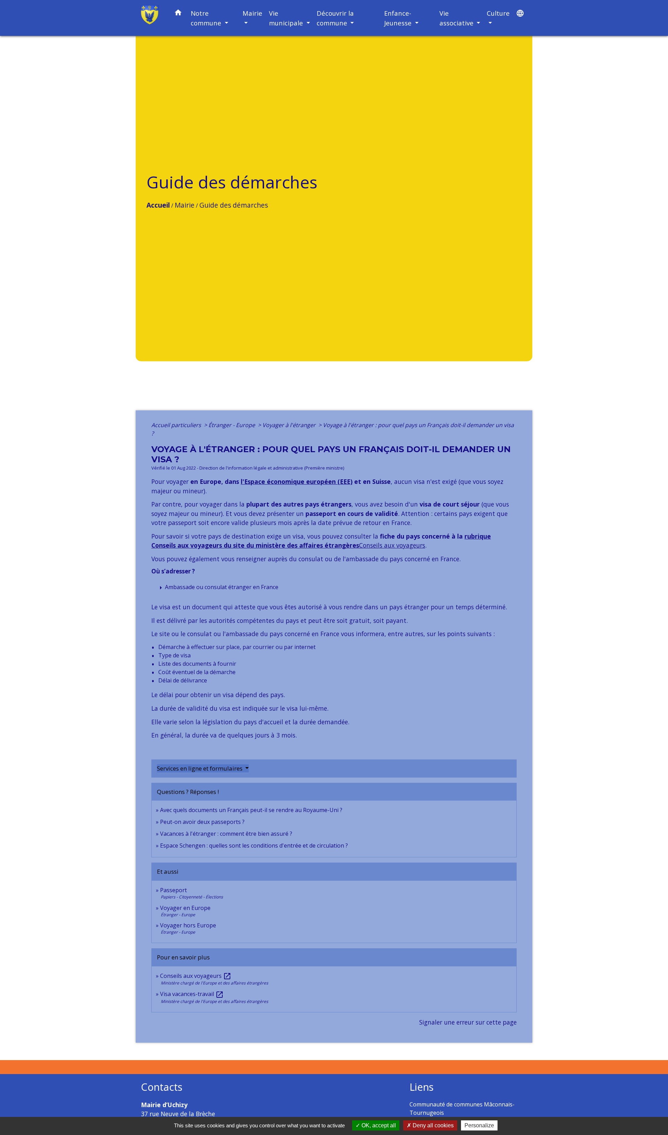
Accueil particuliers (176, 425)
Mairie (184, 205)
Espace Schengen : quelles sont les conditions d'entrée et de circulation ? (254, 845)
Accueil (158, 205)
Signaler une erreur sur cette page (468, 1022)
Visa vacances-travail (192, 994)
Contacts (161, 1087)
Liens (421, 1087)
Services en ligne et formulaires (200, 768)
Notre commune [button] (207, 18)
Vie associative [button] (457, 18)
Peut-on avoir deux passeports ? (202, 822)
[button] (178, 14)
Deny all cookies (432, 1125)
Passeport (173, 890)
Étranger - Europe (232, 425)
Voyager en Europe (185, 908)
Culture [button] (498, 13)
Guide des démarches (233, 205)
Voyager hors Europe (188, 925)
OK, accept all (378, 1125)
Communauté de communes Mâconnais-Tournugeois (462, 1109)
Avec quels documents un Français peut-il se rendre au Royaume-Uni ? (251, 810)
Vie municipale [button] (287, 18)
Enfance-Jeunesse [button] (398, 18)
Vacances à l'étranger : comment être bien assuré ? (226, 833)
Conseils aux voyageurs (392, 545)
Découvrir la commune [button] (335, 18)
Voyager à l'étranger (289, 425)
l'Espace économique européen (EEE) (296, 481)
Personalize (479, 1125)
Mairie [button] (252, 13)
